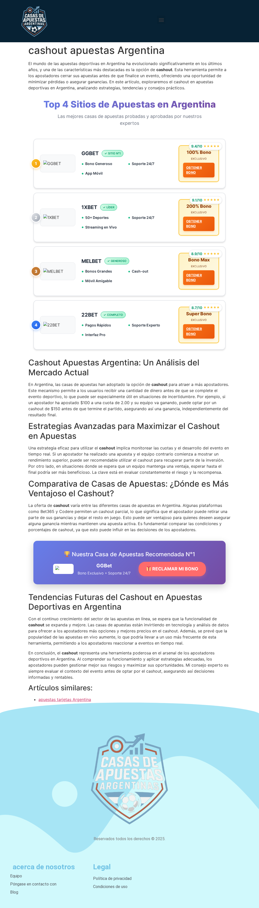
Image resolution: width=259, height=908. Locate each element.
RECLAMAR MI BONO (174, 568)
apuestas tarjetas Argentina (64, 699)
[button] (161, 20)
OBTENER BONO (194, 170)
